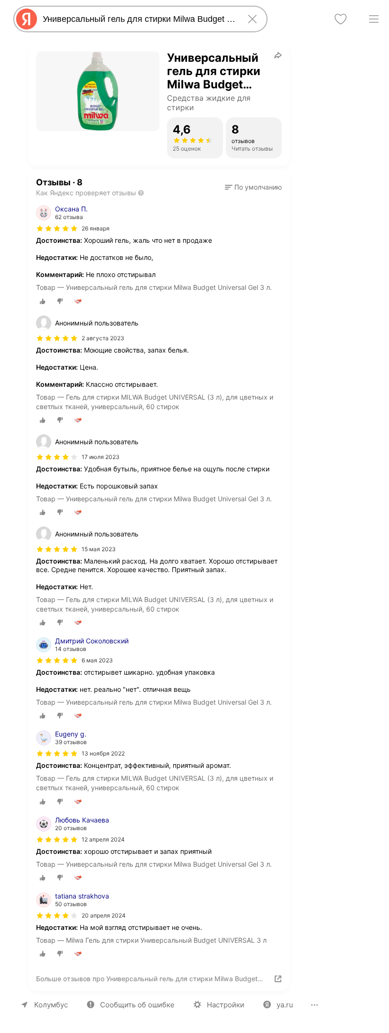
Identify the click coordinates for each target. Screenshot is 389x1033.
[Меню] (373, 19)
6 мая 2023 (97, 660)
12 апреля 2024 (103, 839)
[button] (253, 187)
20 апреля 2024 (104, 915)
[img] (57, 228)
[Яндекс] (26, 19)
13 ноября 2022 (103, 753)
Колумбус (51, 1004)
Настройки (225, 1004)
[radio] (42, 301)
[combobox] (138, 19)
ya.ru (285, 1004)
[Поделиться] (278, 55)
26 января (96, 228)
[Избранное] (340, 19)
